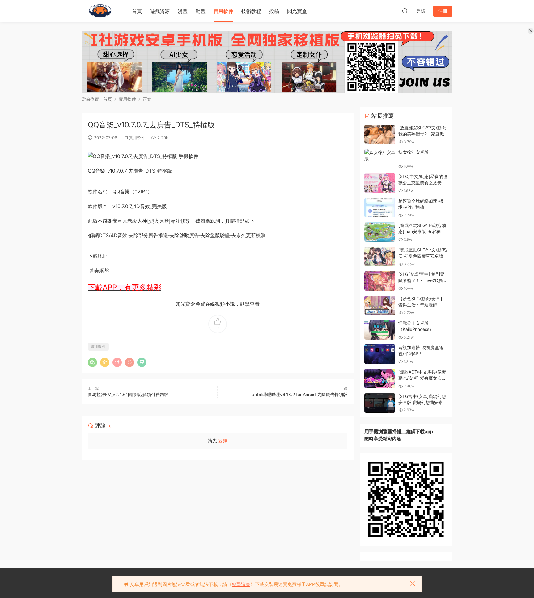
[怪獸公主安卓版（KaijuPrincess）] (379, 330)
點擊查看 (250, 304)
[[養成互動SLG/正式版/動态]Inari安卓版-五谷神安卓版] (379, 232)
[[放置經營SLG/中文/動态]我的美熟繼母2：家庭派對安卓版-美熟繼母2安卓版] (379, 134)
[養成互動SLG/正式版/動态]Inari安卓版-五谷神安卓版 (422, 231)
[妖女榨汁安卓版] (379, 155)
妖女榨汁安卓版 (413, 152)
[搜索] (405, 10)
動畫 (201, 11)
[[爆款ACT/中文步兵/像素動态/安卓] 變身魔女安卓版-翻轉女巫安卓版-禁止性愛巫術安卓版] (379, 378)
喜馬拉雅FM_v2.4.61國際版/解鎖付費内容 (128, 394)
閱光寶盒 (297, 11)
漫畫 (183, 11)
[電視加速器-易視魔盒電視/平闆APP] (379, 354)
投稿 (274, 11)
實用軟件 (223, 11)
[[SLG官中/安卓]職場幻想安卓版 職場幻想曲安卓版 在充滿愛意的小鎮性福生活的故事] (379, 403)
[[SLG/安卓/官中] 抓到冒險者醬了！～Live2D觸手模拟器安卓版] (379, 281)
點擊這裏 (241, 584)
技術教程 (251, 11)
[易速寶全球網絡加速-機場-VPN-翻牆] (379, 207)
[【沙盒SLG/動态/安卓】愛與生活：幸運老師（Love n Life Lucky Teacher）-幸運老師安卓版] (379, 305)
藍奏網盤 (98, 270)
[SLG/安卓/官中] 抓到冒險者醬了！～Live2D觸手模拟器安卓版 (422, 280)
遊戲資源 (160, 11)
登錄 (222, 441)
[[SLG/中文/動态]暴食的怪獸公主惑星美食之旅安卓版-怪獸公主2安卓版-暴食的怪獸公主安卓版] (379, 183)
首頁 (137, 11)
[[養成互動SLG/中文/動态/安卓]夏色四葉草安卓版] (379, 256)
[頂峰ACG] (100, 11)
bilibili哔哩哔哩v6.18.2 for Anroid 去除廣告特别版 (299, 394)
